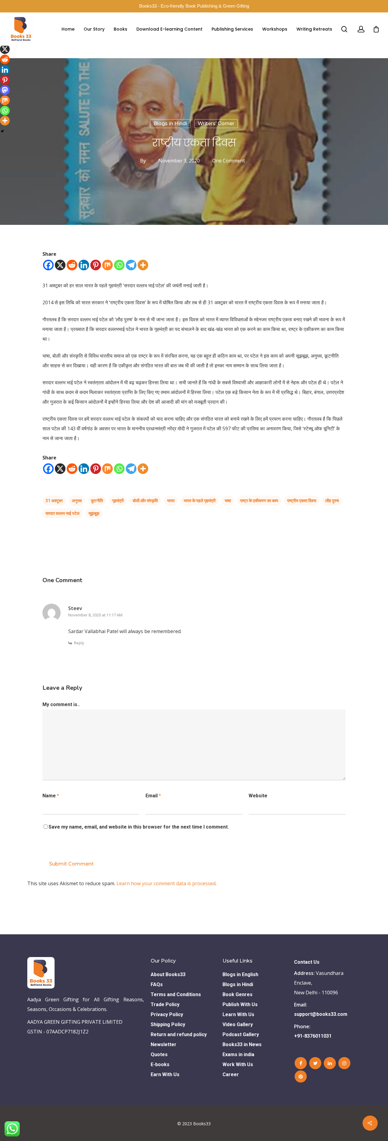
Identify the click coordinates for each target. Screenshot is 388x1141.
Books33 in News (242, 1044)
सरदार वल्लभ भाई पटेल (62, 513)
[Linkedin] (84, 265)
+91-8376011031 (313, 1036)
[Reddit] (72, 265)
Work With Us (237, 1064)
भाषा (228, 500)
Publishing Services (232, 29)
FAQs (157, 984)
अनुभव (77, 500)
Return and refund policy (179, 1034)
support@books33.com (320, 1014)
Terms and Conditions (176, 994)
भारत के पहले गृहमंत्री (200, 500)
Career (230, 1074)
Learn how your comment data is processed (166, 883)
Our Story (94, 29)
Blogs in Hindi (170, 123)
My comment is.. (61, 704)
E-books (160, 1064)
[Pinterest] (95, 265)
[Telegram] (131, 265)
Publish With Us (240, 1004)
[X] (60, 265)
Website (258, 796)
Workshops (274, 29)
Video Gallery (237, 1024)
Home (68, 29)
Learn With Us (238, 1014)
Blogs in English (240, 974)
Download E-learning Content (169, 29)
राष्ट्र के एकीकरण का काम (259, 500)
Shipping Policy (168, 1024)
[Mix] (107, 265)
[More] (143, 265)
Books (120, 29)
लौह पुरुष (332, 500)
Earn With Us (165, 1074)
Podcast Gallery (240, 1034)
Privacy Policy (167, 1014)
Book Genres (237, 994)
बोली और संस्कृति (145, 500)
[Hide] (2, 131)
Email (153, 796)
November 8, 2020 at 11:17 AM (95, 615)
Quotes (159, 1054)
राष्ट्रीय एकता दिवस (301, 500)
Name (50, 796)
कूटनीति (97, 500)
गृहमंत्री (118, 500)
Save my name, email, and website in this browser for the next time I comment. (138, 827)
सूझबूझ (94, 513)
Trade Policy (165, 1004)
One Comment (228, 160)
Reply (79, 643)
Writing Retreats (314, 29)
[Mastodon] (5, 90)
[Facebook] (48, 265)
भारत (171, 500)
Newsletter (163, 1044)
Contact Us (306, 962)
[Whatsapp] (119, 265)
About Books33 (168, 974)
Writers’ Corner (216, 123)
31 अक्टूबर (54, 500)
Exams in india (238, 1054)
